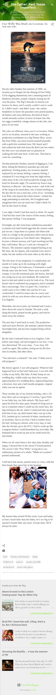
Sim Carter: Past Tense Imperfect (28, 6)
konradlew (33, 690)
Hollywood (8, 562)
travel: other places (25, 567)
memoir (19, 562)
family (35, 556)
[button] (52, 25)
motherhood (8, 567)
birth (5, 556)
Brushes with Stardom (20, 556)
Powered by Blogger (29, 685)
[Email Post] (3, 551)
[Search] (52, 5)
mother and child (33, 562)
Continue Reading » (42, 613)
